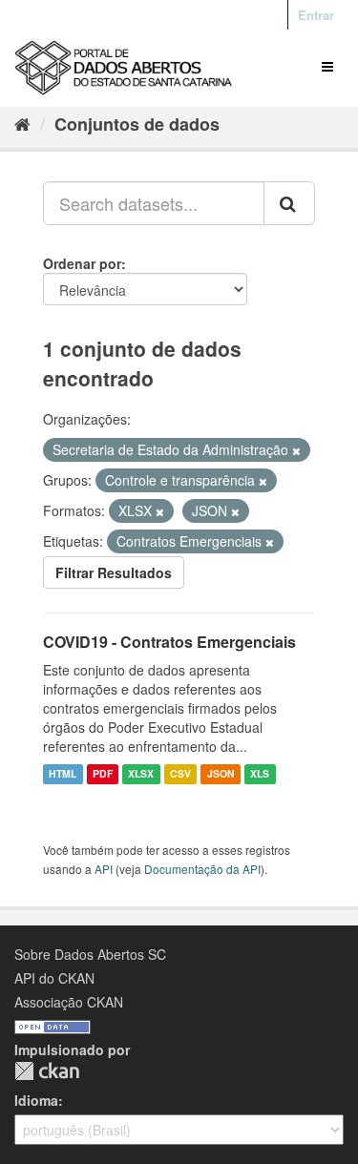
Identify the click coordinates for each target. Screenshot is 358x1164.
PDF (103, 774)
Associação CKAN (68, 1001)
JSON (221, 774)
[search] (289, 203)
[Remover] (296, 450)
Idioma (36, 1100)
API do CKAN (54, 977)
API (104, 869)
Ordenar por (82, 263)
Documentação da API (202, 869)
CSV (180, 774)
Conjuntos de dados (137, 124)
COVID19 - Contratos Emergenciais (169, 642)
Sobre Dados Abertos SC (90, 954)
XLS (259, 774)
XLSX (141, 774)
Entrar (316, 15)
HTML (62, 774)
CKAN (46, 1071)
